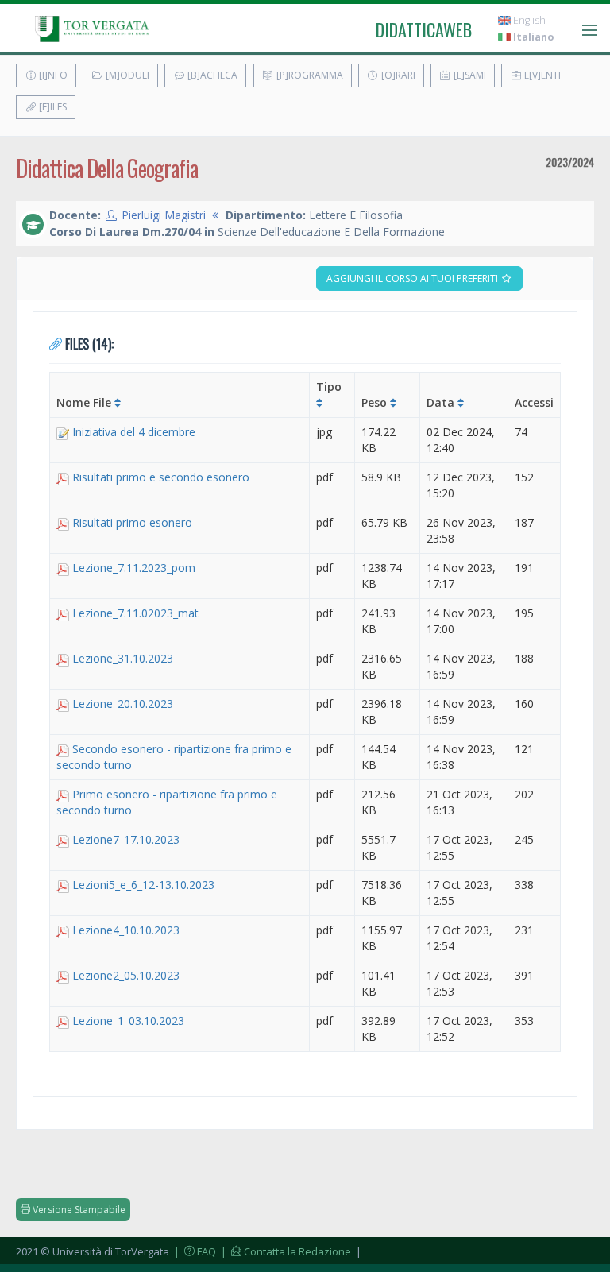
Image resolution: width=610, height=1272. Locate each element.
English (528, 20)
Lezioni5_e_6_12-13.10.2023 (143, 884)
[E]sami (468, 75)
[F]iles (52, 107)
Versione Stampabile (77, 1209)
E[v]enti (541, 75)
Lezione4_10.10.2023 (126, 930)
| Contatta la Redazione (284, 1251)
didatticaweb (424, 29)
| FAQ (194, 1251)
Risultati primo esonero (132, 522)
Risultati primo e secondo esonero (160, 477)
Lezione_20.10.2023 (122, 703)
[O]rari (397, 75)
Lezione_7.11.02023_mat (135, 613)
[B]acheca (211, 75)
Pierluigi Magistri (164, 214)
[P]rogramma (308, 75)
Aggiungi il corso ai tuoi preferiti (413, 278)
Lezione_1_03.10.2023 (128, 1020)
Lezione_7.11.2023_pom (133, 567)
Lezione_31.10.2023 (122, 658)
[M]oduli (126, 75)
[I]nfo (52, 75)
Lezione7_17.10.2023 (126, 839)
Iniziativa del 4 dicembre (133, 431)
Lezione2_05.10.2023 (126, 975)
